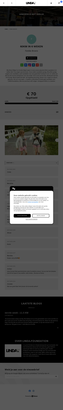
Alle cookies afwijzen (31, 219)
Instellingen (41, 215)
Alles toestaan (22, 215)
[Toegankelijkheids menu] (61, 2)
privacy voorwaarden (33, 202)
